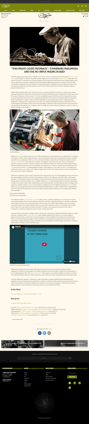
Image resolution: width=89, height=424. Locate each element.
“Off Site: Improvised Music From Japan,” (27, 307)
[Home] (44, 15)
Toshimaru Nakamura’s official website (21, 303)
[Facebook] (84, 16)
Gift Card (82, 10)
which (40, 273)
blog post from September (18, 162)
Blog (5, 10)
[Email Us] (83, 16)
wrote (48, 181)
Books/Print (57, 10)
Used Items (23, 10)
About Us (48, 372)
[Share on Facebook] (40, 333)
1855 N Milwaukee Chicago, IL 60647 (8, 374)
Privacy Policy (50, 380)
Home (40, 21)
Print (25, 382)
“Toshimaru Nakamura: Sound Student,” (29, 313)
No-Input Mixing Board (32, 215)
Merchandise (27, 384)
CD (39, 10)
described (19, 156)
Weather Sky (33, 273)
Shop (13, 10)
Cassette (46, 10)
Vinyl (31, 10)
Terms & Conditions (51, 378)
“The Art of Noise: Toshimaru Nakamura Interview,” (34, 311)
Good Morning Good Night (31, 199)
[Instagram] (86, 16)
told (12, 167)
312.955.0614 (3, 17)
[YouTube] (87, 16)
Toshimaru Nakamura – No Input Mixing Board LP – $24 (26, 294)
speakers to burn (63, 78)
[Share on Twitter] (44, 333)
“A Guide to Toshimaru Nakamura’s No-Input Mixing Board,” (37, 309)
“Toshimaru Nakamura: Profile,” (19, 315)
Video (25, 380)
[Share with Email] (49, 333)
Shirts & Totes (70, 10)
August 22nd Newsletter (45, 1)
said (70, 185)
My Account (49, 376)
